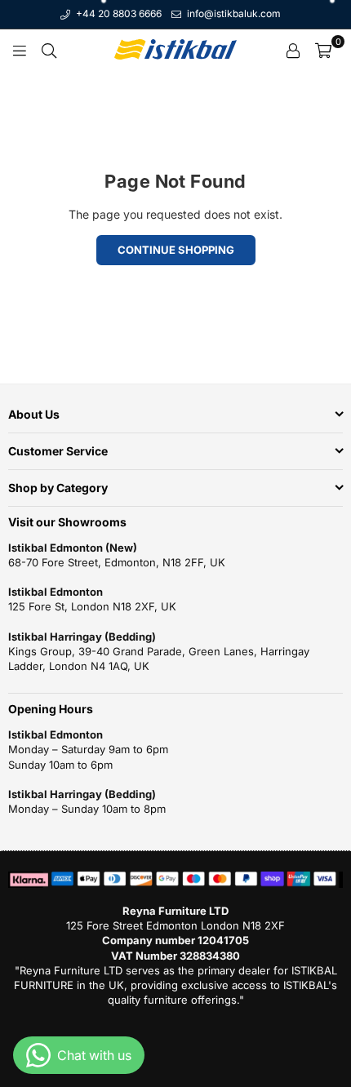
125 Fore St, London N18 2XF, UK (92, 606)
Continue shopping (176, 249)
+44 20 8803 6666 (117, 13)
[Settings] (293, 50)
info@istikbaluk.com (232, 13)
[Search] (49, 50)
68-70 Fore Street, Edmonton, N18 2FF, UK (116, 562)
